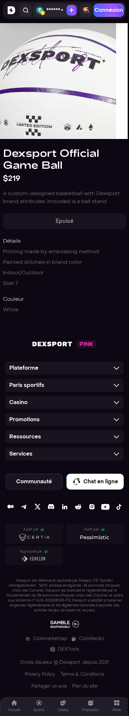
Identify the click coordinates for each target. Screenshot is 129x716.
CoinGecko (91, 638)
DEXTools (68, 649)
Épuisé (64, 221)
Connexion (109, 10)
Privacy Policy (40, 674)
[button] (64, 368)
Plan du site (85, 686)
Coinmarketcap (50, 638)
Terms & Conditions (82, 674)
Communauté (34, 481)
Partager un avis (49, 686)
